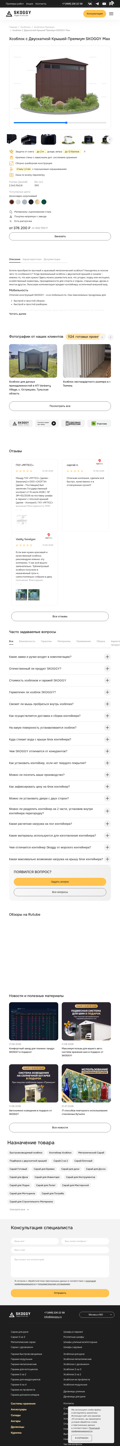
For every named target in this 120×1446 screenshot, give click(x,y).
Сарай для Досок (96, 1168)
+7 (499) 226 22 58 (72, 3)
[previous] (102, 337)
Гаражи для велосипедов (25, 1394)
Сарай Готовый (18, 1168)
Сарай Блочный (83, 1160)
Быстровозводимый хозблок (26, 1152)
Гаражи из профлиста (23, 1389)
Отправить (60, 1292)
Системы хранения (23, 1403)
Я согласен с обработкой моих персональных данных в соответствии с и (55, 1282)
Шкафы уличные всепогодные (80, 1342)
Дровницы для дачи (74, 1396)
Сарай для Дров (19, 1177)
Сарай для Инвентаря (47, 1177)
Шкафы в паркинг (73, 1331)
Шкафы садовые (73, 1347)
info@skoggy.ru (53, 1316)
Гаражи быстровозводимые (26, 1354)
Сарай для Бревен (44, 1168)
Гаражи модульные (21, 1359)
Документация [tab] (52, 259)
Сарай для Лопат (45, 1185)
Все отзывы (60, 616)
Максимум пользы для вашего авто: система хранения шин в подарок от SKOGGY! (82, 1052)
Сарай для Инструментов (80, 1177)
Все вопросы (60, 892)
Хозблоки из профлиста (77, 1379)
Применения (83, 641)
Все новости (60, 1127)
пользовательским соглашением (54, 1284)
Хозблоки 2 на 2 (72, 1374)
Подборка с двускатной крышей (28, 1160)
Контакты (40, 3)
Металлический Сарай (91, 1152)
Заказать (60, 236)
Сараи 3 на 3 (18, 1337)
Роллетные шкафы (74, 1337)
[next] (109, 139)
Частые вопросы (73, 1444)
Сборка (101, 641)
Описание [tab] (14, 259)
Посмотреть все (60, 406)
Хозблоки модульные (75, 1384)
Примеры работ (15, 3)
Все (11, 641)
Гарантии (46, 641)
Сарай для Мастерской (75, 1185)
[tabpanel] (60, 295)
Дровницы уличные (74, 1391)
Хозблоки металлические (77, 1359)
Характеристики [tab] (32, 259)
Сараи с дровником (22, 1347)
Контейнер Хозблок (60, 1152)
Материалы (64, 641)
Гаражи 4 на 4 (18, 1384)
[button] (21, 520)
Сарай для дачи (70, 1168)
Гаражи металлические (24, 1364)
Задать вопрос (60, 881)
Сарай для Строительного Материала (31, 1201)
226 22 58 (54, 1312)
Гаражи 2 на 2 (18, 1374)
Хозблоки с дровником (76, 1364)
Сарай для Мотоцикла (22, 1193)
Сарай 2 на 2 (61, 1160)
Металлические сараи (23, 1342)
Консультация (95, 13)
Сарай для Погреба (53, 1193)
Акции (29, 3)
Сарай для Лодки (19, 1185)
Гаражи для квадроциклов (25, 1379)
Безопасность (27, 641)
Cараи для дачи (19, 1331)
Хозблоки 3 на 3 (72, 1369)
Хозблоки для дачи (74, 1354)
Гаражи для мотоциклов (24, 1369)
